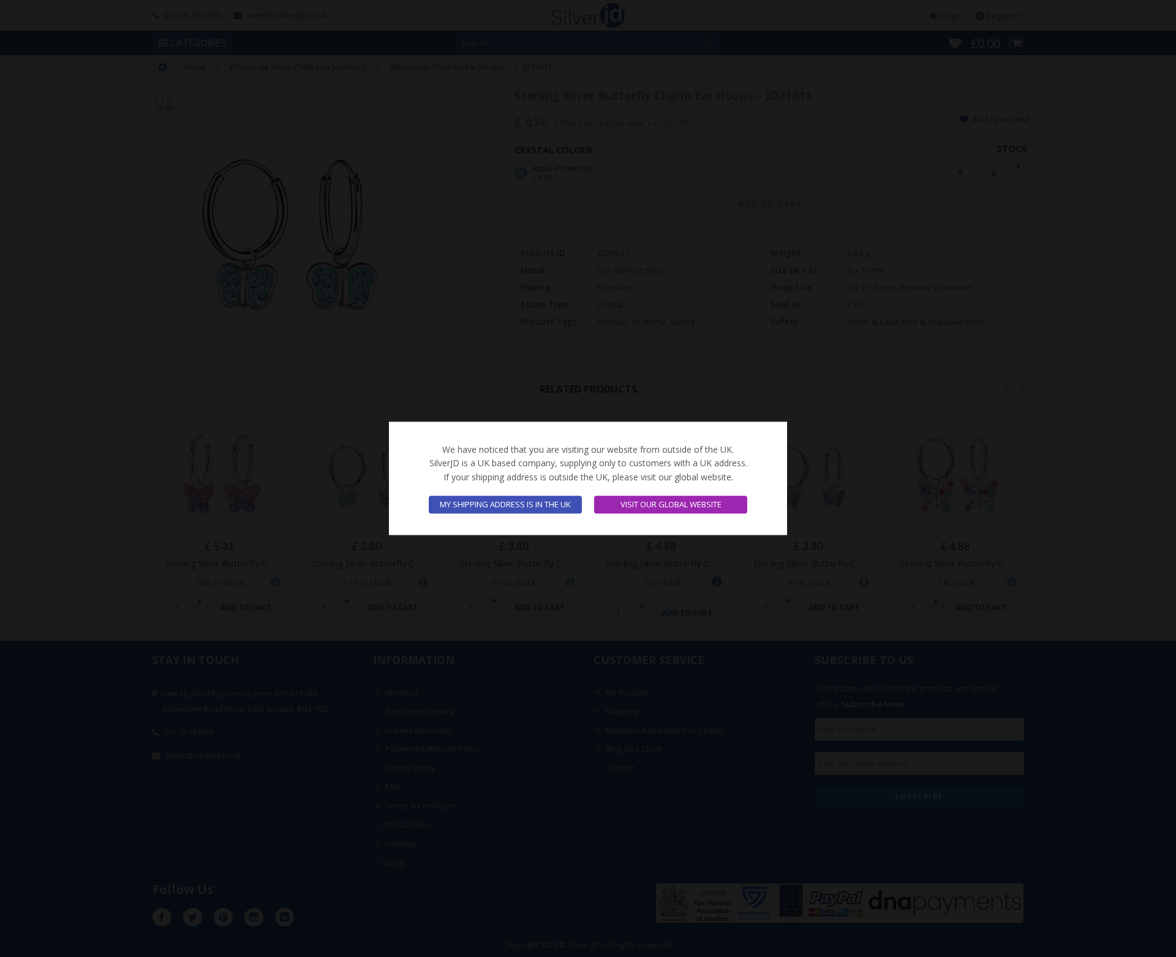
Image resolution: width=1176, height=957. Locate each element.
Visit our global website (671, 504)
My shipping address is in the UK (505, 504)
